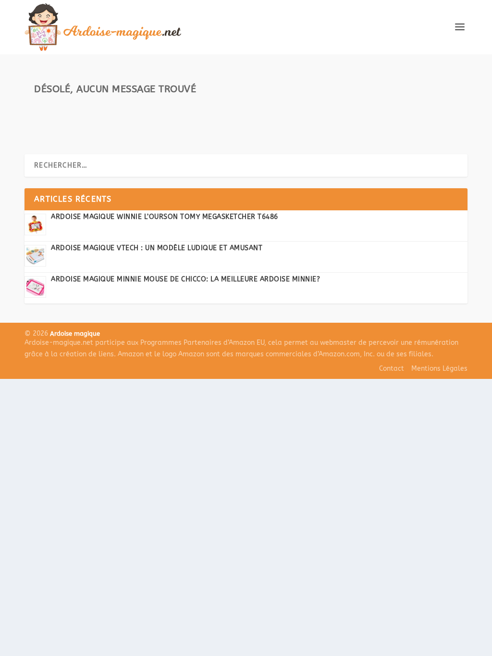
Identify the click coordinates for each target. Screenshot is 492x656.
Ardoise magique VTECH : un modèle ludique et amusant (156, 248)
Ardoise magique (75, 333)
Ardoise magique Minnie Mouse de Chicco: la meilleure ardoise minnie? (185, 279)
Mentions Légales (439, 368)
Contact (391, 368)
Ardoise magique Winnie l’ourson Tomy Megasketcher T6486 (164, 217)
